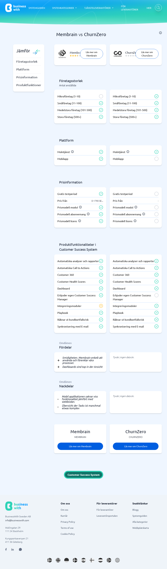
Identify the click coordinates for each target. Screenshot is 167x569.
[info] (160, 32)
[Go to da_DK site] (75, 560)
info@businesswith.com (17, 520)
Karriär (64, 515)
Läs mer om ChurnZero (147, 54)
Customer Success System (84, 474)
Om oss (64, 509)
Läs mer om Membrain (91, 54)
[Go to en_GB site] (58, 560)
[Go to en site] (117, 560)
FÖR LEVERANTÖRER (129, 8)
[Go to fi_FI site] (92, 560)
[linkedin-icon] (13, 549)
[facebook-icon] (6, 549)
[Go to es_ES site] (83, 560)
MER (149, 7)
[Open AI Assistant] (20, 549)
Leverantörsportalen (107, 515)
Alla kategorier (140, 521)
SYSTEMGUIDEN (37, 7)
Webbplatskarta (140, 527)
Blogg (135, 509)
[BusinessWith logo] (15, 7)
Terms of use (67, 527)
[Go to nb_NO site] (109, 560)
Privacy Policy (68, 521)
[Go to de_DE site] (66, 560)
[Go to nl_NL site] (100, 560)
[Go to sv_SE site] (49, 560)
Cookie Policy (68, 533)
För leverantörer (105, 509)
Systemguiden (139, 515)
